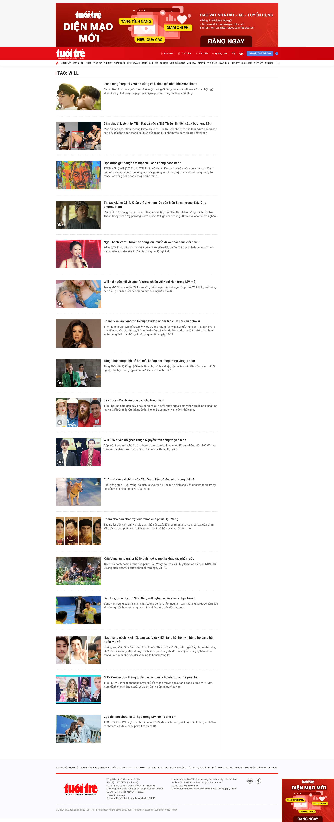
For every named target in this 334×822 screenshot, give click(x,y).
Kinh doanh (133, 63)
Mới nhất (66, 63)
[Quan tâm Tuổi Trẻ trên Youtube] (250, 781)
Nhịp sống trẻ (177, 63)
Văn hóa (191, 63)
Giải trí (201, 63)
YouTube (186, 53)
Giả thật (258, 63)
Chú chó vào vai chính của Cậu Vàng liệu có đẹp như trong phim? (149, 479)
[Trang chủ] (57, 63)
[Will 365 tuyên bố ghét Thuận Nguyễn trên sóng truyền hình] (78, 452)
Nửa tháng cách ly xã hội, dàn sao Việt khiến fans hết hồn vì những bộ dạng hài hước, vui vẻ (158, 640)
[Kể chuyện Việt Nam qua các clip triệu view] (78, 412)
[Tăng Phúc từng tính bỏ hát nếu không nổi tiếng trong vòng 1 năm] (78, 373)
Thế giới (108, 63)
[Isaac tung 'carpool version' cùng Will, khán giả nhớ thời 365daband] (78, 96)
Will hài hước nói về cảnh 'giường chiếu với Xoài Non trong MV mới (150, 282)
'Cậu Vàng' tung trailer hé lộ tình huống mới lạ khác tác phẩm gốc (149, 558)
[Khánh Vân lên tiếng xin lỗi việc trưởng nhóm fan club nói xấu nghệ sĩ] (78, 333)
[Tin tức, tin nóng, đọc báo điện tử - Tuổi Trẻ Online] (70, 53)
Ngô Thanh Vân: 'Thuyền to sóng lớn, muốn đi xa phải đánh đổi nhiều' (152, 242)
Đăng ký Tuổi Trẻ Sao (260, 53)
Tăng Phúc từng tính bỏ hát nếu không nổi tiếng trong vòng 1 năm (149, 361)
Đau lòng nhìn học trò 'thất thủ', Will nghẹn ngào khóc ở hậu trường (150, 598)
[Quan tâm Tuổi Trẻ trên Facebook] (258, 781)
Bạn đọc (269, 63)
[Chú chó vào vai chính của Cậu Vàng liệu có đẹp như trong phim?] (78, 492)
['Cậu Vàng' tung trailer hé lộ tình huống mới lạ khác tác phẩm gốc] (78, 571)
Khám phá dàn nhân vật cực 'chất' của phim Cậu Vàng (141, 519)
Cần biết (203, 53)
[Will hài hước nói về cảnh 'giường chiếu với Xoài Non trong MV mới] (78, 294)
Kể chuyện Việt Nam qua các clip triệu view (134, 400)
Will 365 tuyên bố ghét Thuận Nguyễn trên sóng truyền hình (145, 440)
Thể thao (212, 63)
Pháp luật (119, 63)
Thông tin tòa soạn (115, 795)
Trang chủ (61, 768)
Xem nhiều (78, 63)
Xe (156, 63)
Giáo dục (224, 63)
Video (89, 63)
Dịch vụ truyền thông (182, 789)
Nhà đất (235, 63)
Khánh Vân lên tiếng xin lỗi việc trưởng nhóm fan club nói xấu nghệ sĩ (152, 321)
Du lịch (164, 63)
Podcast (168, 53)
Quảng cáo (221, 53)
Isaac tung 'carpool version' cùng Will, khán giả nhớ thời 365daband (150, 84)
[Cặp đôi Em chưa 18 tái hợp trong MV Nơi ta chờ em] (78, 729)
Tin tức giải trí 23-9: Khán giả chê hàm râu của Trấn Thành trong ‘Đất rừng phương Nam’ (155, 205)
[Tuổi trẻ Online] (81, 789)
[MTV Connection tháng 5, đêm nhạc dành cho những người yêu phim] (78, 689)
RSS (234, 789)
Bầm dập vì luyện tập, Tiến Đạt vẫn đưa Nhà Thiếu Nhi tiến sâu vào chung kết (157, 123)
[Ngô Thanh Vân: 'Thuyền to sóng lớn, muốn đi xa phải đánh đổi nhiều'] (78, 254)
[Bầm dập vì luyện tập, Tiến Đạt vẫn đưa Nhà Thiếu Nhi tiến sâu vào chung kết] (78, 136)
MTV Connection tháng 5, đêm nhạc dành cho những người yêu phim (152, 677)
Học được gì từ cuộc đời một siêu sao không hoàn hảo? (142, 163)
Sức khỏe (246, 63)
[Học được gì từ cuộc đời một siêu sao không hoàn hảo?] (78, 175)
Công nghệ (147, 63)
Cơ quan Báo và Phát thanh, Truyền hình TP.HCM (130, 798)
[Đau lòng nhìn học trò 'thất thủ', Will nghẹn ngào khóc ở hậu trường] (78, 610)
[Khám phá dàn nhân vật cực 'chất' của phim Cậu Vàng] (78, 531)
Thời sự (97, 63)
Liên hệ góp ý (223, 789)
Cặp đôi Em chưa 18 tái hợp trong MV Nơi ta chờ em (140, 717)
